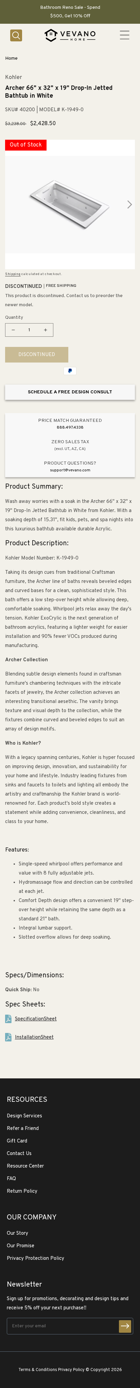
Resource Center (25, 1166)
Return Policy (22, 1191)
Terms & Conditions (37, 1370)
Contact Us (19, 1154)
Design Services (24, 1116)
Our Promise (20, 1246)
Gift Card (17, 1141)
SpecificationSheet (36, 1019)
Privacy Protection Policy (35, 1258)
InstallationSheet (34, 1037)
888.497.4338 (70, 427)
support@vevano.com (70, 470)
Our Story (17, 1233)
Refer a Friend (23, 1129)
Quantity (14, 317)
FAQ (11, 1179)
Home (11, 58)
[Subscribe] (125, 1326)
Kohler (13, 78)
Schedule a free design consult (70, 392)
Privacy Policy (71, 1370)
